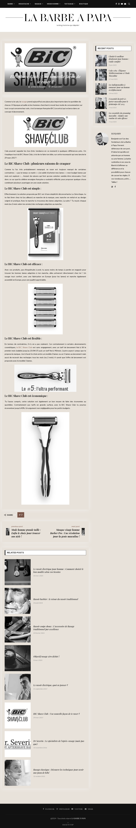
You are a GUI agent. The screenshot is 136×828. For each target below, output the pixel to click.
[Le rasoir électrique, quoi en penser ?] (18, 687)
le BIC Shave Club (24, 347)
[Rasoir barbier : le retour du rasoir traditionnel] (18, 601)
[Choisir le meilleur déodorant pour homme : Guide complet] (101, 60)
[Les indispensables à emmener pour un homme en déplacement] (101, 89)
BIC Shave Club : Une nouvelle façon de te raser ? (56, 713)
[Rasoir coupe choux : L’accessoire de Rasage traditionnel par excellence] (18, 629)
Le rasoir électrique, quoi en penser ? (50, 685)
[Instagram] (119, 4)
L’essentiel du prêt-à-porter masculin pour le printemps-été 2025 (118, 101)
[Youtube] (122, 4)
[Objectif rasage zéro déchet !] (18, 658)
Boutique (83, 4)
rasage (24, 101)
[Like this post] (22, 515)
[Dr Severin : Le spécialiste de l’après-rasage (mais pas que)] (18, 744)
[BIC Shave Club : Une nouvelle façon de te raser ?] (18, 715)
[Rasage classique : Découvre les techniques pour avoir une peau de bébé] (18, 773)
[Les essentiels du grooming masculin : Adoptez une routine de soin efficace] (101, 117)
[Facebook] (116, 4)
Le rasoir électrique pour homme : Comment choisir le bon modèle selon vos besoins (58, 570)
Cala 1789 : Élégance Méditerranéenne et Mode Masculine (119, 73)
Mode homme (53, 4)
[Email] (125, 4)
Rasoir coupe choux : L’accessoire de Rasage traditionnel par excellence (53, 628)
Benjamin (43, 87)
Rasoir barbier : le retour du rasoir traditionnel (55, 599)
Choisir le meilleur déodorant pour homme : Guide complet (119, 59)
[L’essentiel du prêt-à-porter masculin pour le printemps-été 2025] (101, 103)
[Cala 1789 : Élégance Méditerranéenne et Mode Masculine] (101, 75)
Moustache (24, 4)
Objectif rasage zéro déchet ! (46, 656)
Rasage (38, 4)
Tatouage (68, 4)
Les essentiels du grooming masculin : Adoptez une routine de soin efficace (119, 116)
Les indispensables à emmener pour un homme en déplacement (119, 87)
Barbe (10, 4)
